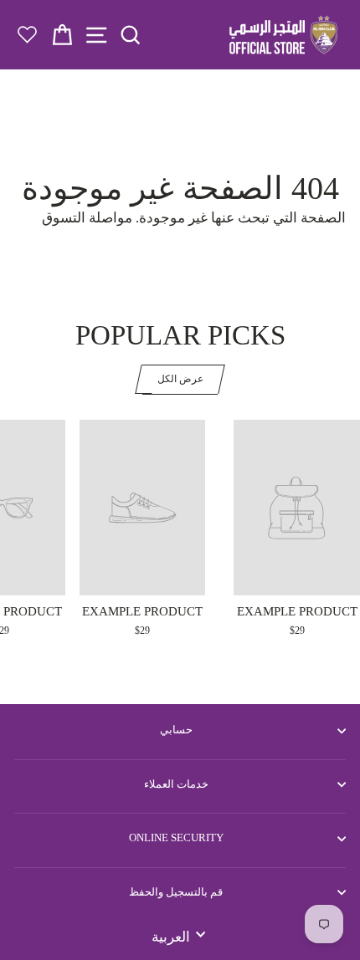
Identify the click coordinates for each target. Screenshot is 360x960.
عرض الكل (180, 379)
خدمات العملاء (176, 784)
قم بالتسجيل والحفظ (176, 892)
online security (176, 837)
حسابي (176, 729)
